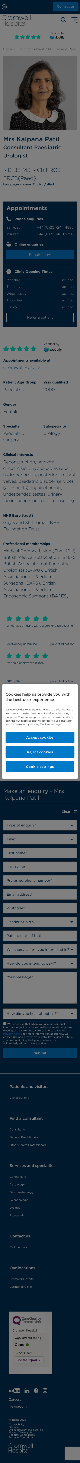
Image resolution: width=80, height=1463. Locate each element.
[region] (40, 731)
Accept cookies (40, 737)
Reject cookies (40, 752)
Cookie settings (40, 767)
